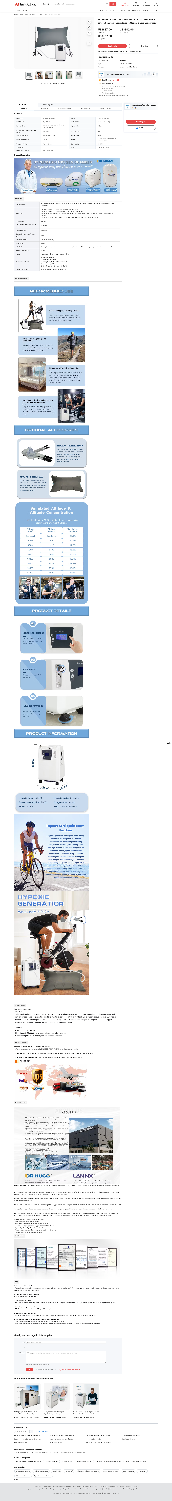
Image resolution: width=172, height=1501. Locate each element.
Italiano (76, 1489)
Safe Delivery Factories (23, 1471)
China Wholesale (77, 1486)
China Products (47, 1486)
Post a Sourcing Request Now (69, 1370)
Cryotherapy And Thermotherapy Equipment (108, 1461)
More (16, 1479)
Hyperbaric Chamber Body (94, 1439)
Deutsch (82, 1489)
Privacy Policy (115, 1493)
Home (16, 14)
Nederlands (90, 1489)
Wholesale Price (89, 1486)
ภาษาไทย (118, 1489)
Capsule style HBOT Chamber (131, 1435)
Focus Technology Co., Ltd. (73, 1493)
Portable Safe (56, 1471)
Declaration (107, 1493)
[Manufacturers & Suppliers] (25, 4)
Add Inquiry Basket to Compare (54, 83)
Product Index (120, 1486)
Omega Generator (128, 1471)
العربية (96, 1489)
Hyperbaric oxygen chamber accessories (98, 1442)
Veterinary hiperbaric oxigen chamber (61, 1439)
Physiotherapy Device (84, 1461)
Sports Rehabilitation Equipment (136, 1461)
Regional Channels (110, 1486)
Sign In (101, 95)
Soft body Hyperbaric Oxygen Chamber (62, 1435)
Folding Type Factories (41, 1471)
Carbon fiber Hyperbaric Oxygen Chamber (27, 1435)
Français (60, 1489)
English (40, 1489)
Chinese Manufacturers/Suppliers (62, 1486)
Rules (156, 10)
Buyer (112, 10)
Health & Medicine (24, 14)
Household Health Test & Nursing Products (29, 1461)
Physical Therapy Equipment (52, 14)
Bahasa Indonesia (141, 1489)
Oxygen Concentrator (21, 1442)
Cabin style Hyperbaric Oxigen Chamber (98, 1435)
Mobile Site (129, 1486)
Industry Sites (98, 1486)
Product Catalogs (42, 1431)
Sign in (156, 5)
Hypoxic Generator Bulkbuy (42, 1476)
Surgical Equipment (52, 1461)
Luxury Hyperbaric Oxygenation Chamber (27, 1439)
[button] (115, 108)
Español (46, 1489)
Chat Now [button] (144, 46)
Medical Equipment (37, 14)
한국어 (102, 1489)
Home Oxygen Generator (111, 1471)
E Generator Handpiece (23, 1476)
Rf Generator (142, 1471)
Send (29, 1369)
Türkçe (125, 1489)
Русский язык (68, 1489)
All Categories (21, 10)
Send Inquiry (112, 46)
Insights (136, 1486)
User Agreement (97, 1493)
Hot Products (37, 1486)
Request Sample (135, 51)
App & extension (133, 10)
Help (122, 10)
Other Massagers (68, 1461)
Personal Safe (69, 1471)
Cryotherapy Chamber (128, 1439)
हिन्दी (113, 1489)
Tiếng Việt (131, 1489)
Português (53, 1489)
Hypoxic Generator (56, 1442)
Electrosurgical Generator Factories (88, 1471)
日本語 (108, 1489)
